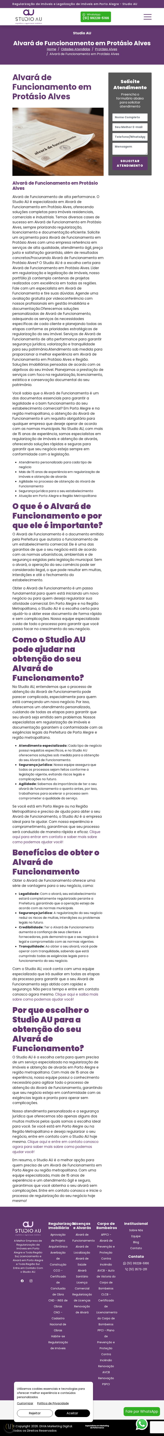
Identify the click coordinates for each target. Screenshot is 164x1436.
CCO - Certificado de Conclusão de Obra (58, 1282)
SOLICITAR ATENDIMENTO (130, 163)
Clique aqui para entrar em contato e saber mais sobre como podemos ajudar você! (56, 836)
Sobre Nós (136, 1230)
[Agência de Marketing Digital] (97, 1426)
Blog (136, 1242)
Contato (136, 1248)
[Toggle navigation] (148, 17)
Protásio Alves (106, 49)
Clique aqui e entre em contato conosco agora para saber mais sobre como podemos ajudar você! (55, 1146)
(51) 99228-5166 (96, 16)
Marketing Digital (59, 1426)
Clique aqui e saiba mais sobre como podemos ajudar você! (55, 997)
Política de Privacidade (53, 1403)
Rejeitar (35, 1413)
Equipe (136, 1236)
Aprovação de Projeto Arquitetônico (58, 1241)
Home (51, 49)
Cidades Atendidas (75, 49)
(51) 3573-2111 (137, 1269)
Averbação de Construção (58, 1259)
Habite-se (58, 1336)
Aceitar (72, 1413)
